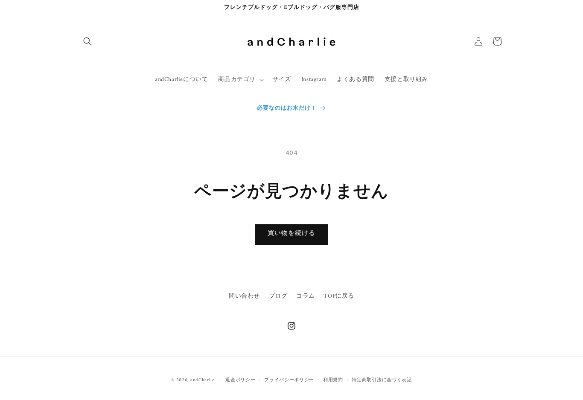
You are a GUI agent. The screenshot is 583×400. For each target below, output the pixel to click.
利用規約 (333, 380)
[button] (87, 41)
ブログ (278, 296)
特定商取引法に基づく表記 (381, 380)
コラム (305, 296)
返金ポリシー (240, 380)
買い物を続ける (291, 233)
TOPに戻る (339, 296)
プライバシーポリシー (289, 380)
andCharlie (202, 380)
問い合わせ (244, 296)
